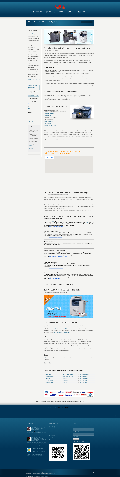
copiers (87, 263)
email (54, 332)
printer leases (51, 272)
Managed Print (32, 121)
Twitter (52, 427)
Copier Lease (64, 382)
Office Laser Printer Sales (50, 125)
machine (56, 327)
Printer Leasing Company (67, 376)
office (53, 327)
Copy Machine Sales (83, 376)
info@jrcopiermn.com (54, 437)
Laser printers (48, 115)
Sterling (82, 23)
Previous (49, 472)
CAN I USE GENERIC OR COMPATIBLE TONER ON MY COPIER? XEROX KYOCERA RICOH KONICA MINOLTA (38, 439)
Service (29, 1)
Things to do (30, 146)
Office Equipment (35, 1)
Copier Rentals (65, 380)
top (93, 472)
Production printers (49, 113)
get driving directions (54, 439)
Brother (30, 117)
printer (64, 332)
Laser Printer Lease (83, 382)
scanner (67, 332)
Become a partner (54, 442)
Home (73, 23)
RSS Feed (42, 476)
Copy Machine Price (49, 380)
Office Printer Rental (49, 376)
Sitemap (46, 476)
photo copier (35, 33)
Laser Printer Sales (83, 380)
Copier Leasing (48, 123)
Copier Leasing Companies (67, 374)
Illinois (77, 23)
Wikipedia (30, 145)
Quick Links (42, 1)
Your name (75, 426)
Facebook (55, 427)
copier (81, 130)
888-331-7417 (53, 435)
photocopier (59, 332)
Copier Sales (64, 378)
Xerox (30, 119)
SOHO (66, 328)
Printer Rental (48, 374)
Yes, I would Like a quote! (60, 408)
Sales (85, 472)
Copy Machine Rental (83, 378)
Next (52, 472)
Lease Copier (47, 378)
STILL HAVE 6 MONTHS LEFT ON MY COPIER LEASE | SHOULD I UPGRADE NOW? (38, 428)
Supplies (88, 472)
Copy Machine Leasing (83, 374)
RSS (87, 1)
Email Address (76, 431)
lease (53, 221)
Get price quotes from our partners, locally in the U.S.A (60, 415)
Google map (30, 148)
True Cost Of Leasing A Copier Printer (38, 448)
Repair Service (31, 123)
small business (56, 328)
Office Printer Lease (49, 382)
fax (56, 332)
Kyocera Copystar (32, 115)
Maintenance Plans (49, 121)
